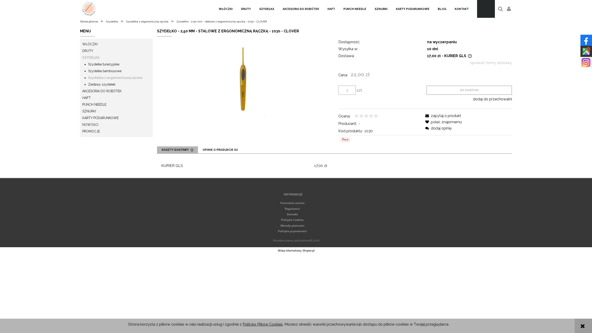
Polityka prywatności (292, 231)
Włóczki (90, 44)
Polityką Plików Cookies (263, 324)
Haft (86, 98)
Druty (87, 51)
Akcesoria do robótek (102, 91)
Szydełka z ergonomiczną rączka (115, 78)
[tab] (177, 149)
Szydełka (90, 57)
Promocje (91, 131)
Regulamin (292, 209)
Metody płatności (292, 226)
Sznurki (89, 111)
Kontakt (292, 214)
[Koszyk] (486, 9)
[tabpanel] (334, 166)
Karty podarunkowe (100, 118)
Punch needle (94, 104)
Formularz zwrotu (292, 203)
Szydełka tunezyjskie (103, 64)
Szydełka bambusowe (104, 71)
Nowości (90, 124)
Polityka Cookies (292, 220)
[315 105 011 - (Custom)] (243, 79)
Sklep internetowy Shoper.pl (296, 250)
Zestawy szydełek (101, 84)
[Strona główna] (88, 9)
